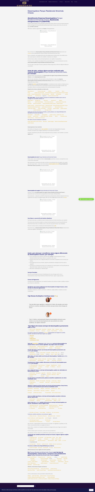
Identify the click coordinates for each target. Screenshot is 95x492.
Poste (39, 108)
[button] (86, 199)
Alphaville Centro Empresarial (36, 421)
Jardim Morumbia (44, 116)
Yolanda (42, 376)
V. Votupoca (32, 408)
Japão (60, 437)
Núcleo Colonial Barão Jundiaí (61, 121)
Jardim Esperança (42, 408)
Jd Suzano (40, 447)
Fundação (30, 392)
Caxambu (57, 91)
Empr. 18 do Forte (33, 406)
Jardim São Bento (37, 110)
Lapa (61, 329)
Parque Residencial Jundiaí (58, 105)
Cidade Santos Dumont (40, 117)
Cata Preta (49, 359)
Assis (59, 399)
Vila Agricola (37, 100)
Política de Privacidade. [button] (51, 489)
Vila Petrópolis (44, 460)
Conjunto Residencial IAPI (53, 95)
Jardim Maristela (45, 461)
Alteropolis (32, 440)
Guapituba (32, 400)
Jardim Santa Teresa (60, 102)
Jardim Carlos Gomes (37, 121)
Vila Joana (45, 121)
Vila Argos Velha (48, 110)
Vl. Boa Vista (51, 408)
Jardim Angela (51, 121)
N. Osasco (49, 374)
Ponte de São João (41, 91)
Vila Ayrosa (38, 373)
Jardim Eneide (64, 457)
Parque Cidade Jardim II (36, 94)
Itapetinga (49, 457)
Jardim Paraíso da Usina (33, 478)
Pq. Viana (60, 408)
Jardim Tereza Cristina (39, 105)
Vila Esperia (59, 458)
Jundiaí (34, 84)
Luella (59, 439)
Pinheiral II (53, 461)
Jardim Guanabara (37, 103)
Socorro (59, 366)
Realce (59, 440)
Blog (56, 296)
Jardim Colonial (43, 475)
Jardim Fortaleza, (59, 346)
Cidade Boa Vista (33, 437)
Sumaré (52, 352)
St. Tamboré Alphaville (43, 405)
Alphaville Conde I (51, 416)
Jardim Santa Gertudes (39, 92)
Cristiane (39, 359)
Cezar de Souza (41, 365)
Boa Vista (43, 390)
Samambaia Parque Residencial (54, 470)
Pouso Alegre (42, 412)
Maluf (53, 439)
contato (29, 53)
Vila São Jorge (33, 420)
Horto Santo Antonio (49, 102)
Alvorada (44, 359)
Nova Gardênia (53, 460)
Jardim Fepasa (31, 123)
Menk (47, 376)
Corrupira (50, 108)
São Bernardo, (33, 354)
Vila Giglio (32, 458)
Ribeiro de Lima (33, 416)
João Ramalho (41, 360)
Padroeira (54, 373)
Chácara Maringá (51, 477)
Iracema (48, 421)
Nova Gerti (47, 388)
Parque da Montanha (54, 463)
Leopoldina (32, 330)
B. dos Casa (54, 380)
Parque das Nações (45, 468)
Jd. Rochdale (32, 373)
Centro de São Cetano (56, 392)
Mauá (56, 354)
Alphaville (61, 405)
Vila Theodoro (51, 440)
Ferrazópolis (42, 380)
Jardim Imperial (44, 463)
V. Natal (47, 366)
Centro (59, 365)
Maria (58, 374)
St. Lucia (64, 440)
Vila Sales (65, 458)
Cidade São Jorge (33, 359)
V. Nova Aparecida (33, 365)
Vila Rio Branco (31, 117)
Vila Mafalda (58, 94)
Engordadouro (31, 91)
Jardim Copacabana (57, 92)
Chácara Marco (42, 406)
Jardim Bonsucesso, (34, 348)
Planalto (37, 380)
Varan (53, 437)
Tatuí (56, 352)
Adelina (50, 444)
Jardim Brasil (60, 461)
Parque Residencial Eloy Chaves (49, 103)
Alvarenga (48, 380)
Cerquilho (48, 352)
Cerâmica (47, 390)
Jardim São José (33, 439)
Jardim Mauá (32, 399)
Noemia (38, 400)
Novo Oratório (33, 360)
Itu (58, 352)
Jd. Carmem (40, 437)
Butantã (49, 329)
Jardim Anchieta (48, 400)
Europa (39, 439)
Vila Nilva (32, 412)
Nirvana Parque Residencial (33, 468)
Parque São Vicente (41, 399)
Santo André (42, 352)
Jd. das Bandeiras (33, 366)
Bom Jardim (57, 107)
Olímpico (42, 388)
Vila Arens (46, 100)
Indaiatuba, (32, 352)
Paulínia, (42, 354)
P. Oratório (59, 360)
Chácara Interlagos (44, 458)
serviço (46, 332)
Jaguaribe (43, 373)
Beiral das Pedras (31, 470)
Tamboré (58, 416)
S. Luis (59, 400)
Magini (55, 400)
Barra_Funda (32, 329)
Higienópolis (38, 329)
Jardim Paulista (64, 108)
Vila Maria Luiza (63, 116)
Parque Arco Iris (41, 457)
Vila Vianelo (30, 114)
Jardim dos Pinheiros (32, 457)
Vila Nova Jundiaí (45, 94)
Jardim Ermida (60, 103)
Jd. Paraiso (36, 412)
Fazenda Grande (48, 105)
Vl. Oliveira (53, 366)
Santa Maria (30, 388)
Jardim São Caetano (38, 392)
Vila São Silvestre (56, 421)
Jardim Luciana (53, 114)
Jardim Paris (59, 114)
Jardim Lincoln (45, 444)
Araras (52, 354)
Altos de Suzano (57, 447)
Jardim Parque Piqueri (41, 470)
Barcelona (30, 390)
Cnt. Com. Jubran (55, 412)
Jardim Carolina (31, 105)
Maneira (39, 444)
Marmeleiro (33, 463)
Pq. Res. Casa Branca (57, 444)
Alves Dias (47, 382)
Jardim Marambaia (49, 92)
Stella (48, 360)
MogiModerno (54, 365)
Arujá (53, 329)
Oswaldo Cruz (54, 388)
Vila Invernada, (33, 346)
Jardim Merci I (30, 100)
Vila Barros (48, 412)
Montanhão (32, 380)
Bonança (59, 373)
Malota (60, 100)
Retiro (56, 116)
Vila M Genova (38, 95)
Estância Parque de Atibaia (53, 478)
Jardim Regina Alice (40, 418)
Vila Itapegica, (58, 348)
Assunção (54, 360)
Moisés (29, 102)
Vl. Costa (51, 447)
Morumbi (59, 460)
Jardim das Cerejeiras (42, 478)
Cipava (31, 376)
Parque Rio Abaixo (51, 475)
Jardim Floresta (54, 468)
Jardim (46, 418)
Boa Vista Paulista (41, 440)
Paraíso (61, 330)
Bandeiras (49, 373)
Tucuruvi (37, 330)
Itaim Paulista (54, 330)
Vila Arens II (53, 100)
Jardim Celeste (56, 108)
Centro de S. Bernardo (55, 382)
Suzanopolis (45, 447)
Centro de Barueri (31, 418)
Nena (56, 439)
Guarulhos (44, 329)
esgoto (65, 197)
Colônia (49, 91)
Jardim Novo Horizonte (47, 107)
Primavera (48, 399)
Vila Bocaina (54, 399)
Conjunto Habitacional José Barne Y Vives (36, 477)
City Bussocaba (33, 374)
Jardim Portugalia (33, 447)
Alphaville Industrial (34, 405)
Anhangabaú (44, 114)
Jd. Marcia (32, 368)
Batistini (31, 383)
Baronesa (54, 374)
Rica (57, 437)
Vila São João (47, 420)
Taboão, (51, 348)
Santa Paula (36, 388)
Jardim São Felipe (35, 475)
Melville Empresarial (53, 405)
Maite (56, 440)
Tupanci (37, 420)
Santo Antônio (37, 390)
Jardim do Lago (36, 464)
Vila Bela (50, 116)
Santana (43, 330)
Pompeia (46, 439)
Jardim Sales (30, 121)
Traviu (61, 107)
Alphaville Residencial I (54, 406)
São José (53, 390)
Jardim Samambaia (39, 102)
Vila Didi (52, 94)
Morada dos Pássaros (42, 416)
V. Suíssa (40, 366)
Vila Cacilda (37, 114)
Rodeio (39, 368)
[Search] (35, 486)
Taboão (59, 380)
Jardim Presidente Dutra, (43, 346)
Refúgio (29, 475)
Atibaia (36, 461)
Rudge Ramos (33, 382)
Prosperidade (48, 392)
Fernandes (43, 108)
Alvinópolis (33, 460)
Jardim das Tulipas (32, 108)
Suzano (48, 330)
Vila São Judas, (42, 348)
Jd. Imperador (33, 444)
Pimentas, (52, 346)
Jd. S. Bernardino (48, 437)
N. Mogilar (48, 365)
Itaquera (57, 329)
